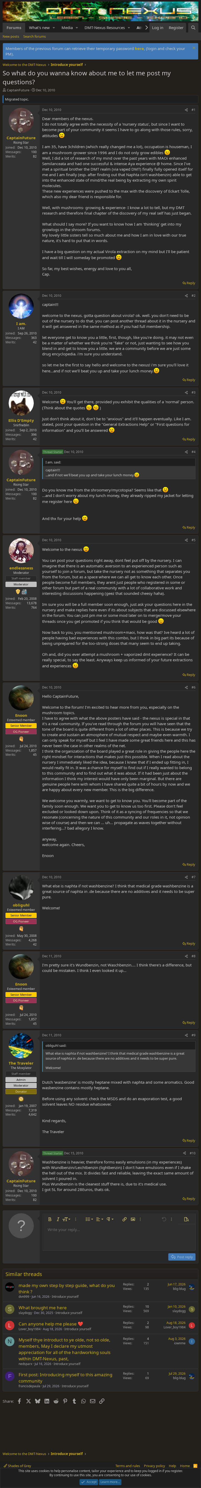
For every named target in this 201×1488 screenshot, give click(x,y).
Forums (14, 27)
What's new (39, 27)
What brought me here (43, 1308)
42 (35, 342)
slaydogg (25, 1313)
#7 (194, 877)
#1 (194, 110)
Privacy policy (154, 1465)
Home (185, 1465)
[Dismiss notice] (193, 48)
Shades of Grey (19, 1465)
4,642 (33, 1114)
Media (67, 27)
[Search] (193, 27)
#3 (194, 392)
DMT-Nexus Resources (105, 27)
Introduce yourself (65, 1296)
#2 (194, 295)
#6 (194, 687)
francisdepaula (29, 1386)
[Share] (186, 110)
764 (34, 607)
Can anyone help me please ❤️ (51, 1324)
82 (35, 156)
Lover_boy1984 (30, 1329)
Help (172, 1465)
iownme (180, 1343)
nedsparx (25, 1364)
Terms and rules (127, 1465)
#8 (194, 956)
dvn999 (24, 1296)
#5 (194, 540)
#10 (193, 1153)
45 (35, 754)
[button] (54, 27)
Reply (191, 283)
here (139, 48)
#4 (194, 452)
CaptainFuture (18, 90)
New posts (11, 36)
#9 (194, 1035)
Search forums (34, 36)
